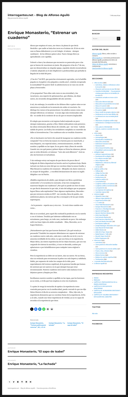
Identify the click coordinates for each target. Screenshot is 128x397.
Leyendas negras (100, 192)
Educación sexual (100, 142)
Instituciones (99, 177)
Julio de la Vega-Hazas (102, 232)
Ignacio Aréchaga (100, 211)
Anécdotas (98, 242)
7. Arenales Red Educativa (102, 261)
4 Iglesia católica (99, 169)
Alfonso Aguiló (97, 54)
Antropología (99, 137)
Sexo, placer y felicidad (102, 127)
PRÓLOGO (97, 280)
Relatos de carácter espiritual (104, 257)
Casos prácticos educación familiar (106, 244)
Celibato (97, 171)
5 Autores (97, 194)
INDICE (96, 278)
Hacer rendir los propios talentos (105, 112)
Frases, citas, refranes (102, 251)
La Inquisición (99, 188)
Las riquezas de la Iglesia (103, 190)
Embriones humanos (102, 144)
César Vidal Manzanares (103, 205)
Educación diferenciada (102, 102)
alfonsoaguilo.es (97, 58)
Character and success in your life (106, 89)
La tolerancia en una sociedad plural (106, 116)
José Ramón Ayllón (101, 223)
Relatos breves (100, 255)
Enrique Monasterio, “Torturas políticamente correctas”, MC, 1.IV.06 (38, 325)
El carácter (98, 110)
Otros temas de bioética (102, 148)
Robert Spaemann (101, 238)
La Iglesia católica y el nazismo (105, 184)
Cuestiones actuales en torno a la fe (106, 97)
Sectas (97, 167)
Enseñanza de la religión (103, 156)
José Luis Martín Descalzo (103, 221)
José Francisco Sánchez (102, 219)
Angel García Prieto (101, 200)
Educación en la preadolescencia (105, 104)
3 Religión (97, 152)
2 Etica (96, 133)
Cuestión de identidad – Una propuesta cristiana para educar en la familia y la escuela (107, 93)
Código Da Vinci (100, 173)
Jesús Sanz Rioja (100, 215)
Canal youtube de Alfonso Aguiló (102, 68)
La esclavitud (99, 181)
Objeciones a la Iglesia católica (104, 120)
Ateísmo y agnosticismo (103, 154)
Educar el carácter (101, 106)
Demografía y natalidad (102, 139)
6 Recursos (97, 240)
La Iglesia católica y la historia (104, 186)
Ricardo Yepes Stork (101, 236)
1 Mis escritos (115, 15)
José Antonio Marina (101, 217)
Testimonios (99, 259)
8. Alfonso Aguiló (99, 263)
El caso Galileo (99, 175)
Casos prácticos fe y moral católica (106, 249)
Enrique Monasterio (14, 49)
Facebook (97, 324)
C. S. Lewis (98, 202)
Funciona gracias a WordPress (46, 388)
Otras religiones (100, 160)
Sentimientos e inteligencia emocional (107, 123)
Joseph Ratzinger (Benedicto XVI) (106, 226)
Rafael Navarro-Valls (102, 234)
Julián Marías (99, 230)
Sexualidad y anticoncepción (104, 150)
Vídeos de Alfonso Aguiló (100, 64)
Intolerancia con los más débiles (105, 114)
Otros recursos (100, 253)
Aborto (97, 135)
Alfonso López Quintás (102, 198)
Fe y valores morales (101, 158)
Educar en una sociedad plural (104, 108)
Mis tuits (95, 313)
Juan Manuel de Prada (102, 228)
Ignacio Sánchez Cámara (103, 213)
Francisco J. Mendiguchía (103, 209)
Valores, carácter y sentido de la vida (106, 129)
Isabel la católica (100, 179)
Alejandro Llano (100, 196)
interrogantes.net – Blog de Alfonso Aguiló (39, 15)
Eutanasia (98, 146)
